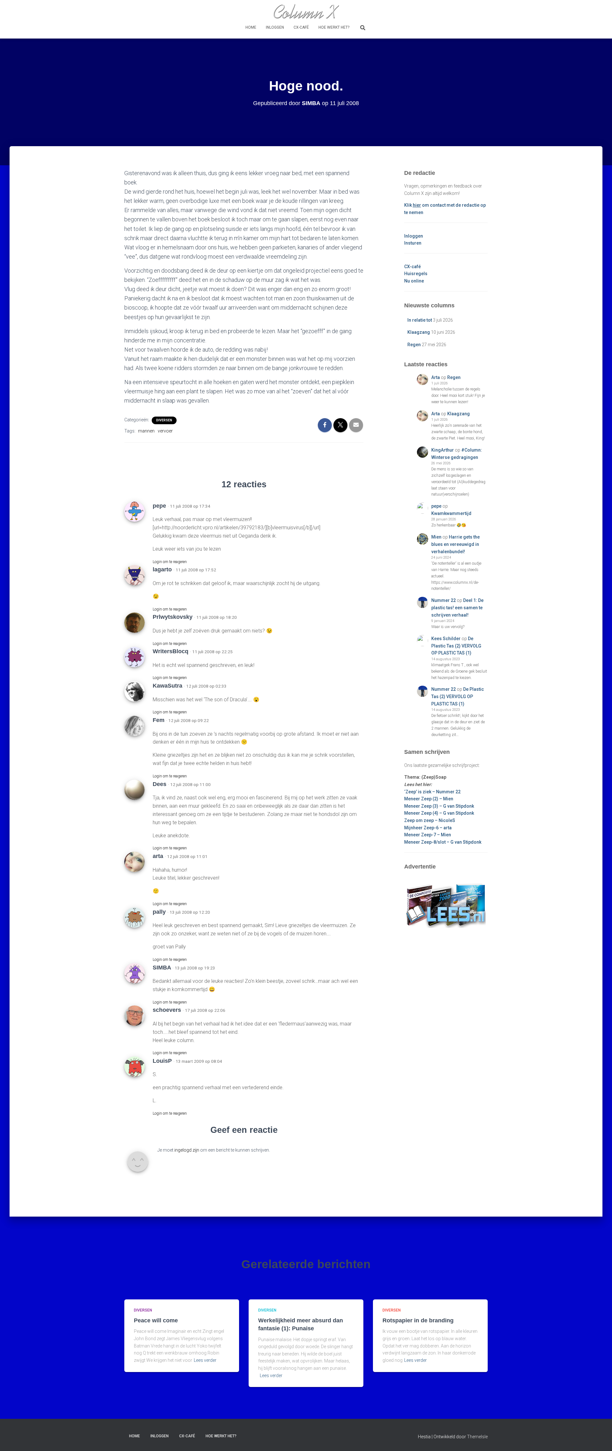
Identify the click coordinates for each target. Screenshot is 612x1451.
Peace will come (156, 1320)
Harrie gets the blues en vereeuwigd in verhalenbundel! (455, 544)
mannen (146, 430)
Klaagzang (418, 332)
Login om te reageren (170, 562)
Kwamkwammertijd (451, 513)
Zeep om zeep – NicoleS (429, 820)
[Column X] (306, 11)
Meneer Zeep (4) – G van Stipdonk (439, 813)
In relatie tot (419, 320)
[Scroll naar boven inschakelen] (599, 1438)
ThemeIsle (477, 1436)
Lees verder (205, 1360)
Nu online (414, 280)
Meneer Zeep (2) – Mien (428, 798)
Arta (435, 377)
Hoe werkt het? (333, 27)
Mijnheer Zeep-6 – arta (428, 827)
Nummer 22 (443, 600)
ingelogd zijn (186, 1150)
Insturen (412, 243)
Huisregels (415, 273)
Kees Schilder (446, 638)
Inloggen (275, 27)
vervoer (165, 430)
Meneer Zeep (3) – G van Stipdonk (439, 806)
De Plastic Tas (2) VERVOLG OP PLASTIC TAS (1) (456, 645)
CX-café (301, 27)
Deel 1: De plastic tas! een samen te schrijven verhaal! (457, 607)
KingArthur (442, 450)
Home (250, 27)
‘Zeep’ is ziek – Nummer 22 (432, 791)
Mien (436, 537)
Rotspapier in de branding (418, 1320)
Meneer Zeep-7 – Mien (427, 834)
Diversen (164, 420)
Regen (414, 344)
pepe (436, 506)
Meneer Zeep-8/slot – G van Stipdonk (442, 842)
